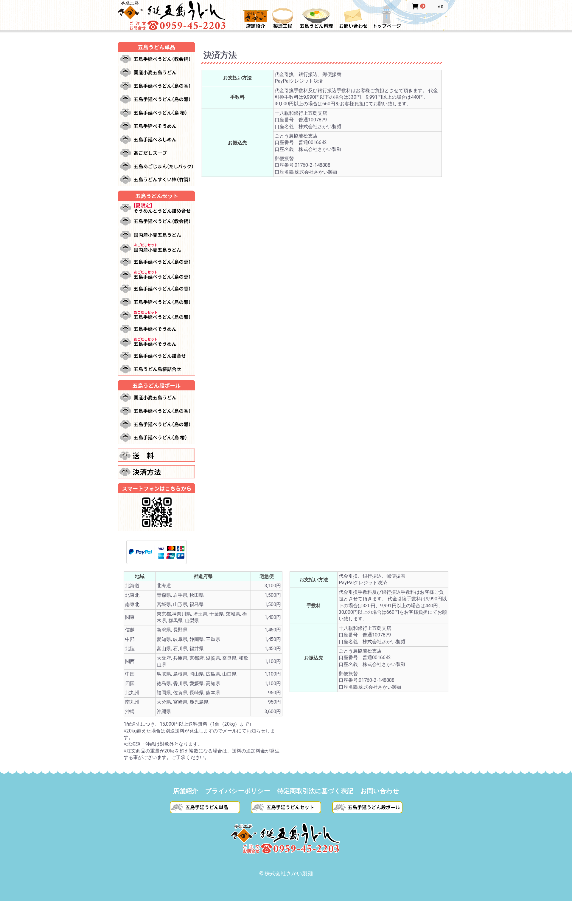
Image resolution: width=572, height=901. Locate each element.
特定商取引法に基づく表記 (315, 791)
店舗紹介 (185, 791)
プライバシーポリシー (237, 791)
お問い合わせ (379, 791)
